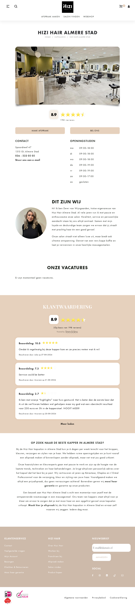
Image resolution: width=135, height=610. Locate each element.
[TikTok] (114, 575)
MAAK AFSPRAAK (40, 130)
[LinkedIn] (107, 575)
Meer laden (67, 423)
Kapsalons (60, 37)
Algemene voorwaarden (76, 597)
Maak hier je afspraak (41, 505)
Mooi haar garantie (14, 572)
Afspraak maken (56, 561)
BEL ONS (94, 130)
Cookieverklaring (118, 597)
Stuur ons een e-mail (27, 160)
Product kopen (55, 572)
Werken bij (53, 551)
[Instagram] (100, 575)
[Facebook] (93, 575)
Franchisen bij (55, 556)
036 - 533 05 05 (25, 155)
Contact (8, 545)
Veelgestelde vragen (14, 551)
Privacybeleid (99, 597)
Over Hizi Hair (55, 545)
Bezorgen (9, 561)
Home (48, 37)
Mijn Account (11, 556)
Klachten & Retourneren (16, 567)
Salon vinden (54, 567)
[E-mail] (122, 575)
